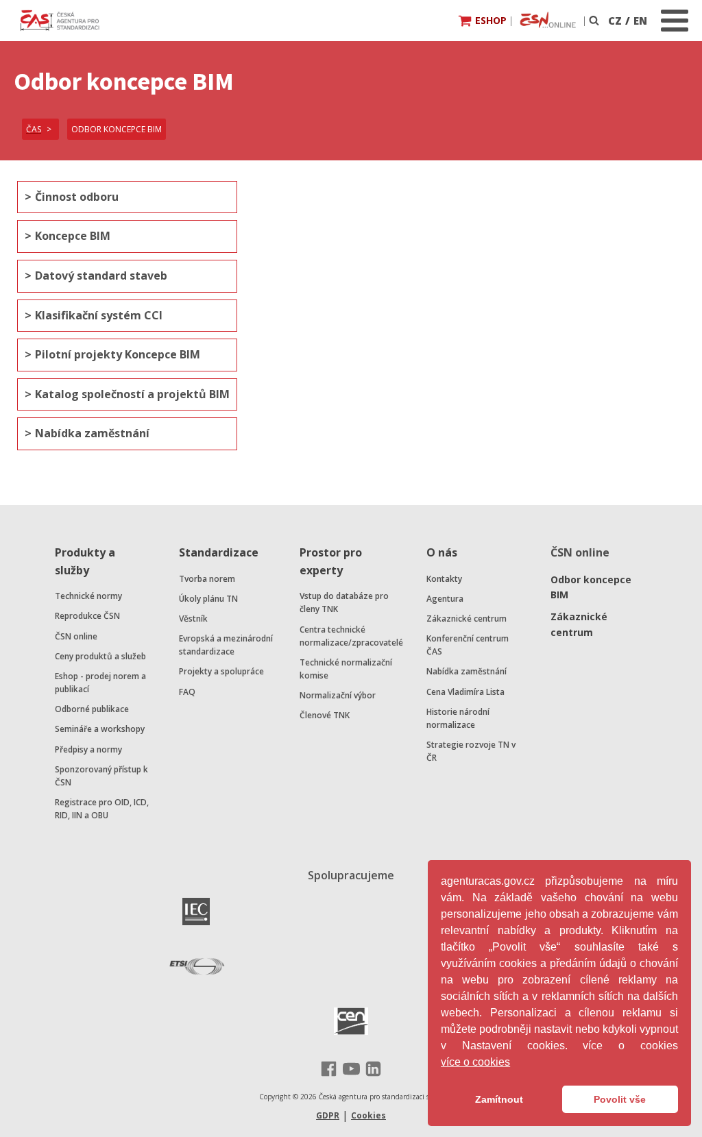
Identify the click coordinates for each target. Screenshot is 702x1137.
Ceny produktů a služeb (100, 656)
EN (640, 20)
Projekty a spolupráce (221, 671)
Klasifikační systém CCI (98, 315)
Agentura (444, 598)
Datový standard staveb (101, 275)
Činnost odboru (77, 196)
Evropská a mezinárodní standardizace (226, 645)
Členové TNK (325, 715)
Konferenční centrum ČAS (467, 645)
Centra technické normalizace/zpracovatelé (351, 636)
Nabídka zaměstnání (92, 433)
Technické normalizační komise (346, 669)
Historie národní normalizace (457, 718)
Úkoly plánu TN (208, 598)
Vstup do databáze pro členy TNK (344, 602)
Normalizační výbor (338, 695)
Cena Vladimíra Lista (465, 692)
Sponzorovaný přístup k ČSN (101, 775)
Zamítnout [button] (499, 1099)
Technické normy (88, 596)
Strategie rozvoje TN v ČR (471, 751)
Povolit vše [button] (620, 1099)
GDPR (327, 1115)
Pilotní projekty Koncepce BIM (117, 354)
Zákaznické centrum (466, 618)
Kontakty (444, 579)
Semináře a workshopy (100, 729)
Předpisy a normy (88, 749)
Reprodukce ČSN (87, 616)
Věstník (193, 618)
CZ (615, 20)
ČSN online (76, 636)
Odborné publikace (92, 709)
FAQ (187, 692)
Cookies (368, 1115)
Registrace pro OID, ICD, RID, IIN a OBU (102, 808)
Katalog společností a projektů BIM (132, 394)
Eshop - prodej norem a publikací (100, 682)
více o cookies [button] (475, 1062)
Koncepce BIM (72, 235)
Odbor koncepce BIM (590, 587)
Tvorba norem (207, 579)
